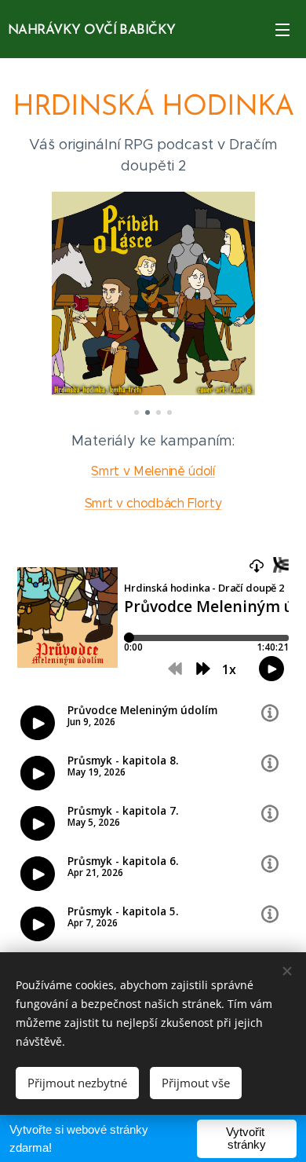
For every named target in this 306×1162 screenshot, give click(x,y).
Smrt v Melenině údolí (152, 471)
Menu (282, 29)
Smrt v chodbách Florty (153, 503)
